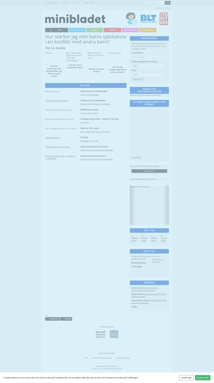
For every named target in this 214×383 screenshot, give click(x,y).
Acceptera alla (203, 377)
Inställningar (186, 377)
